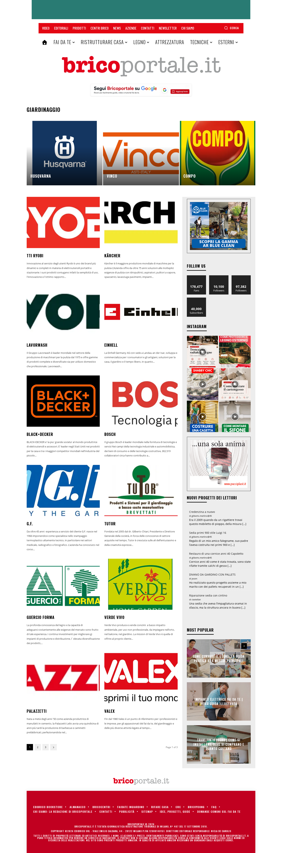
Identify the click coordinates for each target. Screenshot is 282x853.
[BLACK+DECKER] (63, 401)
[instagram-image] (203, 351)
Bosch (110, 434)
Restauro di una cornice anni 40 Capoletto (216, 553)
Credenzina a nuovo (202, 512)
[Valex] (140, 678)
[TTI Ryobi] (63, 222)
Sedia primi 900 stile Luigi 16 (207, 533)
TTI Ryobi (35, 255)
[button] (231, 28)
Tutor (110, 523)
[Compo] (217, 153)
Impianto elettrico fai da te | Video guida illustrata (219, 701)
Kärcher (112, 255)
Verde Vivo (114, 617)
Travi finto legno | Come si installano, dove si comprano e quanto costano (218, 744)
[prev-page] (237, 646)
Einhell (111, 345)
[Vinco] (141, 153)
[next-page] (53, 747)
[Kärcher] (140, 222)
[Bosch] (140, 401)
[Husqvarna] (64, 153)
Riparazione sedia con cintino (208, 595)
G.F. (30, 523)
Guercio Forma (40, 617)
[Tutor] (140, 490)
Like (196, 276)
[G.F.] (63, 490)
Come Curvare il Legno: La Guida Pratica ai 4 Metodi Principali (219, 658)
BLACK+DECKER (40, 434)
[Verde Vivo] (140, 584)
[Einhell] (140, 311)
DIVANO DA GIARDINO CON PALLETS (212, 574)
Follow (218, 276)
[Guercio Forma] (63, 584)
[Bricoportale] (141, 66)
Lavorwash (37, 345)
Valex (109, 711)
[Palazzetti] (63, 678)
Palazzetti (37, 711)
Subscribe (196, 299)
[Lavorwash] (63, 311)
